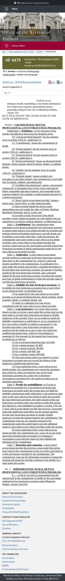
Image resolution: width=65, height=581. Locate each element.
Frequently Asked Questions (15, 512)
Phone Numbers (10, 545)
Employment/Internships (14, 500)
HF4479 (40, 52)
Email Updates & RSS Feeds (15, 569)
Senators (6, 528)
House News (8, 558)
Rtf (61, 82)
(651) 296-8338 (9, 541)
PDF (53, 82)
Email (22, 541)
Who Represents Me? (12, 521)
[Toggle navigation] (6, 9)
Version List (7, 82)
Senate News (8, 562)
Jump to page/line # (12, 87)
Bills (4, 52)
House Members (10, 524)
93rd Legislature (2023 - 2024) (21, 52)
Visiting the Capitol (11, 504)
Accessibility (8, 508)
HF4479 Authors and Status (28, 82)
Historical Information (12, 497)
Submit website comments (15, 549)
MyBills (5, 565)
